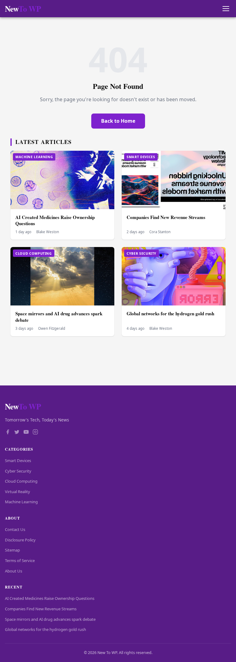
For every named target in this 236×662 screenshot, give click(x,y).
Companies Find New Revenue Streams (166, 217)
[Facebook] (7, 432)
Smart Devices (18, 460)
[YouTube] (26, 432)
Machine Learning (21, 501)
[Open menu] (225, 8)
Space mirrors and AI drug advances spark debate (58, 316)
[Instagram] (35, 432)
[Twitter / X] (17, 432)
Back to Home (118, 121)
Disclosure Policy (20, 540)
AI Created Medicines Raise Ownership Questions (55, 220)
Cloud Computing (21, 481)
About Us (13, 571)
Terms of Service (20, 560)
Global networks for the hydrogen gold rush (170, 313)
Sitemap (12, 550)
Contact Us (15, 529)
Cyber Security (18, 471)
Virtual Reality (17, 491)
